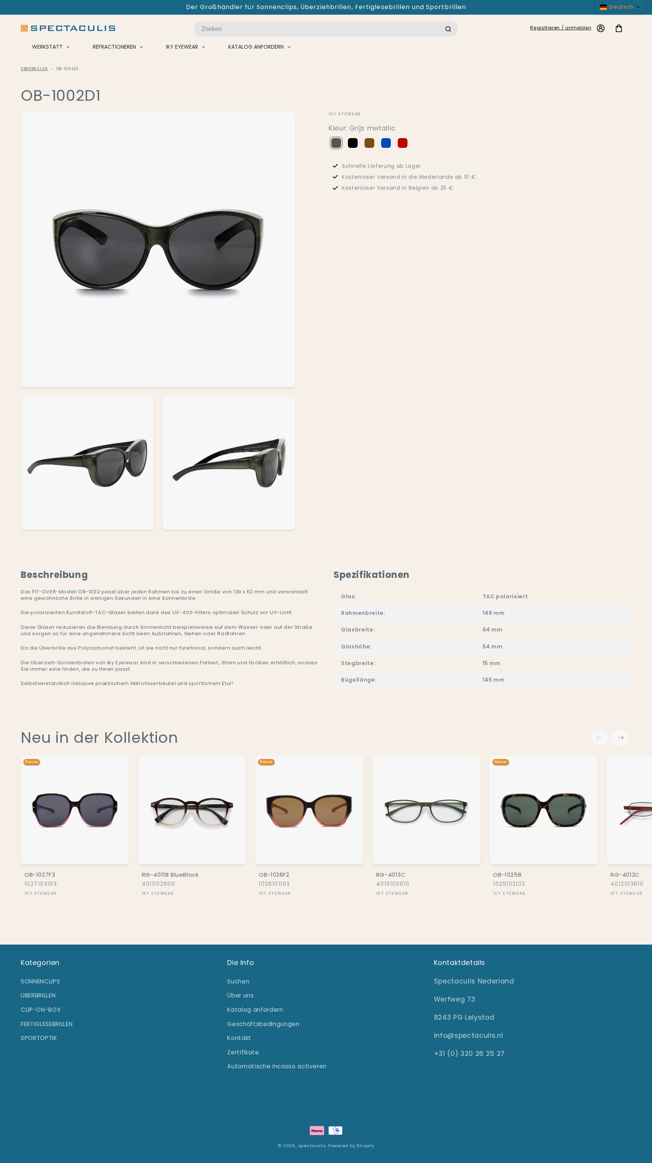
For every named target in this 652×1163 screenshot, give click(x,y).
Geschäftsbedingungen (263, 1024)
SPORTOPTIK (39, 1038)
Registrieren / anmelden (560, 28)
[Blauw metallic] (386, 143)
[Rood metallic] (402, 143)
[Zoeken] (448, 29)
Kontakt (239, 1038)
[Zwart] (352, 143)
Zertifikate (243, 1052)
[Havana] (369, 143)
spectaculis (312, 1146)
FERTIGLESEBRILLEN (46, 1024)
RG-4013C (391, 875)
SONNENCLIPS (40, 981)
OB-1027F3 (40, 875)
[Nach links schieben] (599, 737)
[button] (620, 7)
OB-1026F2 (274, 875)
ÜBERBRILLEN (34, 69)
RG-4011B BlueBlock (170, 875)
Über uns (240, 995)
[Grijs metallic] (336, 143)
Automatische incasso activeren (277, 1066)
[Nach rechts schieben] (620, 737)
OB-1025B (507, 875)
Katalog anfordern (255, 1010)
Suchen (238, 981)
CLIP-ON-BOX (41, 1010)
